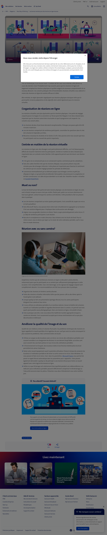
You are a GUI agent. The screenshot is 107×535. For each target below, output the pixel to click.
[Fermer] (85, 55)
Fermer (77, 77)
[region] (54, 67)
